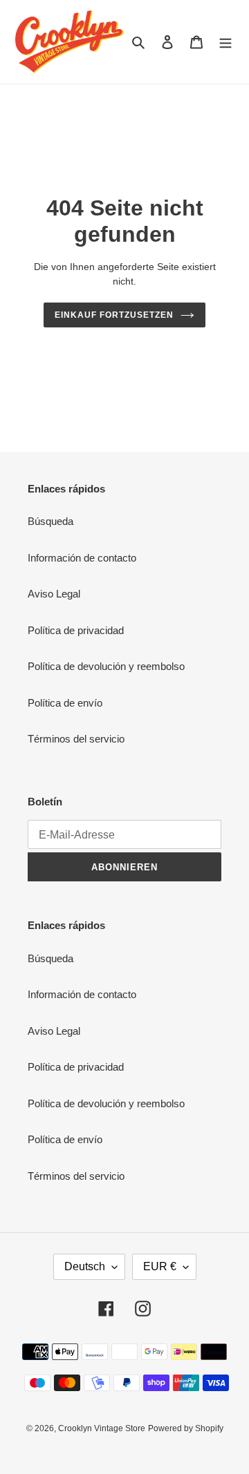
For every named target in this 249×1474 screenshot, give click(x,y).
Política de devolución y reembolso (106, 666)
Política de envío (65, 703)
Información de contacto (82, 558)
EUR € (159, 1266)
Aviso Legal (54, 594)
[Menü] (225, 42)
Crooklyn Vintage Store (101, 1428)
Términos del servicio (76, 739)
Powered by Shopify (185, 1428)
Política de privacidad (76, 630)
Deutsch (84, 1266)
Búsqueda (50, 521)
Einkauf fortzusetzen (114, 315)
